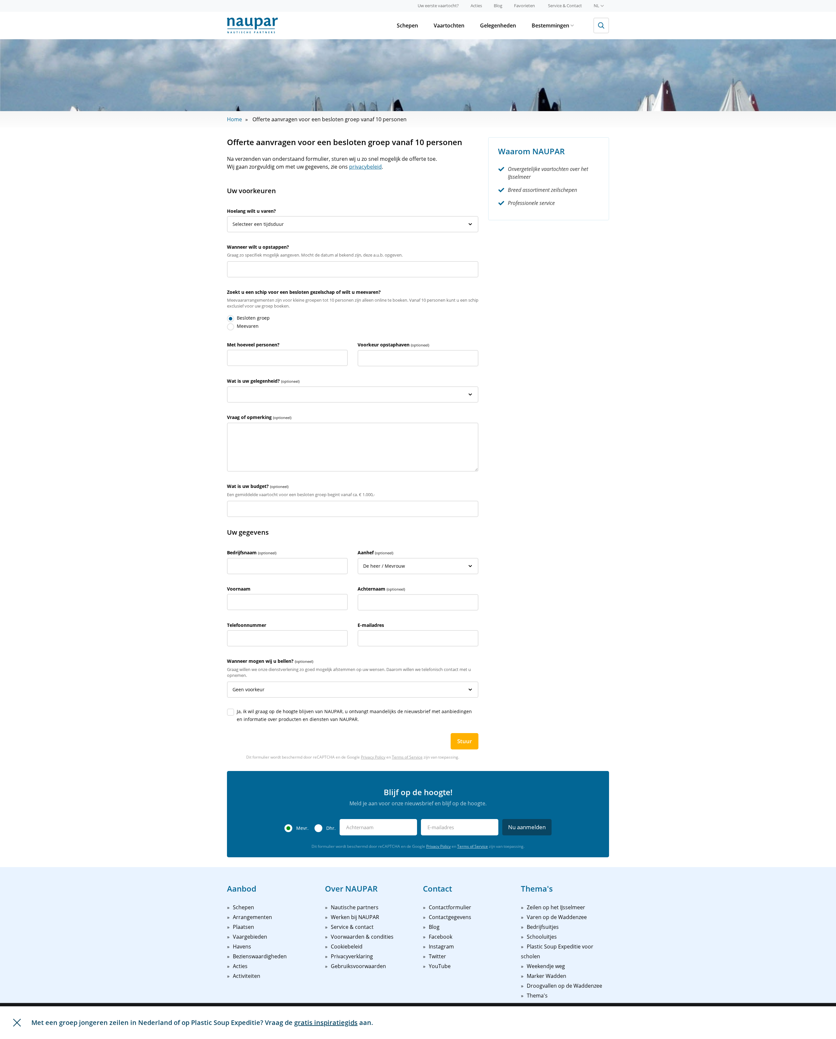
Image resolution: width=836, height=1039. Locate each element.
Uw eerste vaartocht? (438, 5)
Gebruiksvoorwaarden (358, 966)
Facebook (440, 936)
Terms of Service (407, 757)
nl (596, 5)
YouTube (440, 966)
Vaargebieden (250, 936)
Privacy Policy (373, 757)
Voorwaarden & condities (362, 936)
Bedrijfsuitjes (543, 926)
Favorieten (524, 5)
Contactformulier (450, 907)
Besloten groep (253, 318)
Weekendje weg (546, 966)
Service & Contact (565, 5)
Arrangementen (252, 917)
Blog (498, 5)
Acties (476, 5)
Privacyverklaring (352, 956)
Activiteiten (246, 976)
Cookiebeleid (346, 946)
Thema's (537, 995)
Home (234, 119)
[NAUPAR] (252, 25)
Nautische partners (354, 907)
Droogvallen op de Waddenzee (564, 985)
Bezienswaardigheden (260, 956)
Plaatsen (243, 926)
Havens (242, 946)
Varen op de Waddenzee (557, 917)
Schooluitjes (542, 936)
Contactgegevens (450, 917)
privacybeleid (365, 166)
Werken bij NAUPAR (355, 917)
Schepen (407, 25)
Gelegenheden (498, 25)
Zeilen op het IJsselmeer (556, 907)
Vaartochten (449, 25)
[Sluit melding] (17, 1023)
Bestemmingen (550, 25)
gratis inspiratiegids (326, 1022)
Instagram (441, 946)
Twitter (437, 956)
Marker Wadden (546, 976)
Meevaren (248, 326)
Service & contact (352, 926)
